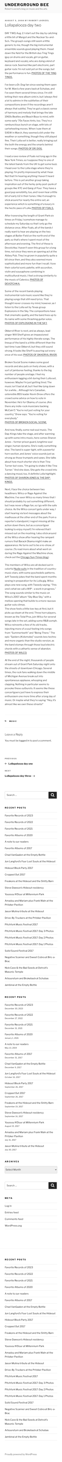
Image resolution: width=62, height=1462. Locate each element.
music (13, 721)
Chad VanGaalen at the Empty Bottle (25, 854)
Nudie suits (20, 568)
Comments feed (14, 1219)
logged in (24, 740)
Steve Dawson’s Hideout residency (24, 887)
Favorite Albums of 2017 (18, 848)
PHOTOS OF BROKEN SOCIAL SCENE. (26, 422)
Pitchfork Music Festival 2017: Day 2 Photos (29, 937)
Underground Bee (27, 4)
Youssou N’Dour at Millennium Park (24, 894)
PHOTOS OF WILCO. (16, 652)
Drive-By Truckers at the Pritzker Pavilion (28, 917)
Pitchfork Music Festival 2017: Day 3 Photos (29, 931)
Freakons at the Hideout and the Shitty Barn (29, 881)
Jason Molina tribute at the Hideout (24, 911)
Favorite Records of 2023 (19, 815)
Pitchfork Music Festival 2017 (21, 924)
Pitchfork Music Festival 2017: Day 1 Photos (29, 944)
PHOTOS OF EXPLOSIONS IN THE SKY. (26, 323)
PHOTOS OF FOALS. (43, 208)
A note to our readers (17, 841)
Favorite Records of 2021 (19, 828)
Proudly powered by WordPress (21, 1454)
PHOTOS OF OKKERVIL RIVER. (40, 354)
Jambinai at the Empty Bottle (21, 985)
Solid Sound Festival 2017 (19, 950)
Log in (8, 1205)
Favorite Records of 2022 (19, 822)
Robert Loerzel (39, 20)
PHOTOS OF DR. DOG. (30, 148)
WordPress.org (13, 1225)
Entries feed (12, 1212)
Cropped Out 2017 (15, 874)
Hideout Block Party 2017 (19, 868)
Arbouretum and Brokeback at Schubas (27, 978)
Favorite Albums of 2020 (19, 835)
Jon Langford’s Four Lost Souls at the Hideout (30, 861)
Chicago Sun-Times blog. (34, 557)
